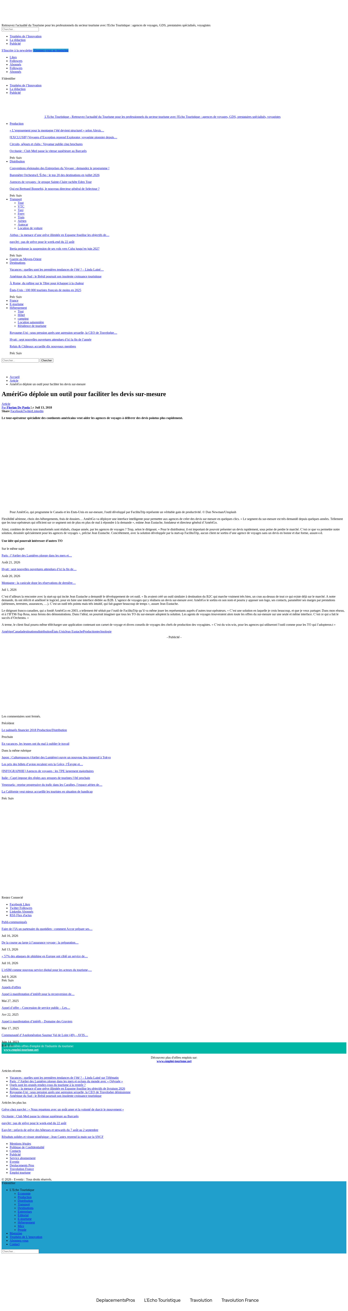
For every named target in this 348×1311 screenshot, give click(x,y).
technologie (104, 631)
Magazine (16, 1233)
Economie (24, 1193)
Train (21, 217)
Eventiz (14, 1161)
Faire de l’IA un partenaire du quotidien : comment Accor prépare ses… (47, 929)
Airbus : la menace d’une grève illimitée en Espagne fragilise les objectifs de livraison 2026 (67, 1088)
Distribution (17, 161)
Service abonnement (22, 1158)
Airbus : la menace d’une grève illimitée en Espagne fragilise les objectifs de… (59, 235)
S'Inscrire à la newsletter (17, 50)
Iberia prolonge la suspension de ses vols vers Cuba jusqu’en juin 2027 (54, 248)
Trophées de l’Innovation (25, 36)
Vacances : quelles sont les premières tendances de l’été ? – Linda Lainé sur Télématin (64, 1077)
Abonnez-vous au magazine (50, 50)
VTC (21, 206)
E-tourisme (17, 304)
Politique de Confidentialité (27, 1147)
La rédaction (18, 40)
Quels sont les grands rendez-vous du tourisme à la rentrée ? (48, 1085)
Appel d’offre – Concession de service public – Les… (36, 1007)
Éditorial (23, 1215)
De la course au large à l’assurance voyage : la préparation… (40, 942)
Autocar (23, 224)
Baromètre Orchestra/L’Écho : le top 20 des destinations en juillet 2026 (54, 175)
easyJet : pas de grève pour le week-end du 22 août (42, 242)
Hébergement (18, 307)
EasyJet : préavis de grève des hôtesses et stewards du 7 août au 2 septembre (50, 1130)
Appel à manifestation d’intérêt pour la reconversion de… (38, 994)
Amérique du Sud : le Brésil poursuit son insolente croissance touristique (56, 276)
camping (23, 318)
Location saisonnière (31, 322)
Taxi (20, 210)
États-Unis (58, 631)
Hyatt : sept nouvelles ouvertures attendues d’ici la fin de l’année (50, 339)
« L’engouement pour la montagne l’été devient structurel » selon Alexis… (57, 130)
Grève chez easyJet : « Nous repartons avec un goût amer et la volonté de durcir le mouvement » (63, 1109)
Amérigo (7, 631)
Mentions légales (20, 1143)
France (14, 300)
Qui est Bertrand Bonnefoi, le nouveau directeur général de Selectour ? (54, 188)
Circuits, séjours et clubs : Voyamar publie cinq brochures (46, 144)
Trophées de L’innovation (26, 1237)
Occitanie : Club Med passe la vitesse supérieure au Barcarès (48, 151)
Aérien (22, 221)
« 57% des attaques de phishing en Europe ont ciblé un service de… (45, 956)
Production (17, 123)
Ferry (21, 213)
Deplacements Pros (22, 1165)
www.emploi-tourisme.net (21, 1049)
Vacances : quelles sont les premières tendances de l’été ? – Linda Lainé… (57, 269)
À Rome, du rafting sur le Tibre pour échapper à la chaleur (47, 283)
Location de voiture (30, 228)
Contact (15, 1244)
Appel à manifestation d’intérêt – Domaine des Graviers (37, 1021)
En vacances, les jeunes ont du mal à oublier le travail (35, 743)
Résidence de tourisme (32, 326)
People (22, 1229)
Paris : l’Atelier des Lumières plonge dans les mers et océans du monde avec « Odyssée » (66, 1081)
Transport (16, 199)
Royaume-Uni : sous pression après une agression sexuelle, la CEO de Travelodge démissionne (70, 1092)
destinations (30, 631)
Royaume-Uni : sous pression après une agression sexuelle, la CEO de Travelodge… (63, 332)
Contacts (15, 1151)
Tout (21, 202)
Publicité (15, 43)
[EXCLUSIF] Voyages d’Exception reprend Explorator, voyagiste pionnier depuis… (63, 137)
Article (6, 404)
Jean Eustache (74, 631)
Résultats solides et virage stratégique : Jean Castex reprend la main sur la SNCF (53, 1136)
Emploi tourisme (20, 1172)
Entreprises (25, 1211)
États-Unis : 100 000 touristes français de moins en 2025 (45, 290)
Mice (21, 1226)
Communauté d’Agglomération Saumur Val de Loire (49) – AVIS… (45, 1035)
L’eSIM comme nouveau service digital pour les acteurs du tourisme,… (47, 970)
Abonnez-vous (19, 1240)
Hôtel (21, 315)
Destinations (17, 262)
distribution (44, 631)
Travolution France (22, 1169)
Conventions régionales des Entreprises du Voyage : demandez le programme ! (59, 168)
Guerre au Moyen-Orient (25, 259)
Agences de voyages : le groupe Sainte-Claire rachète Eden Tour (51, 182)
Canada (18, 631)
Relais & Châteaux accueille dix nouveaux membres (43, 346)
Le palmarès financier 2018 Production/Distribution (34, 730)
